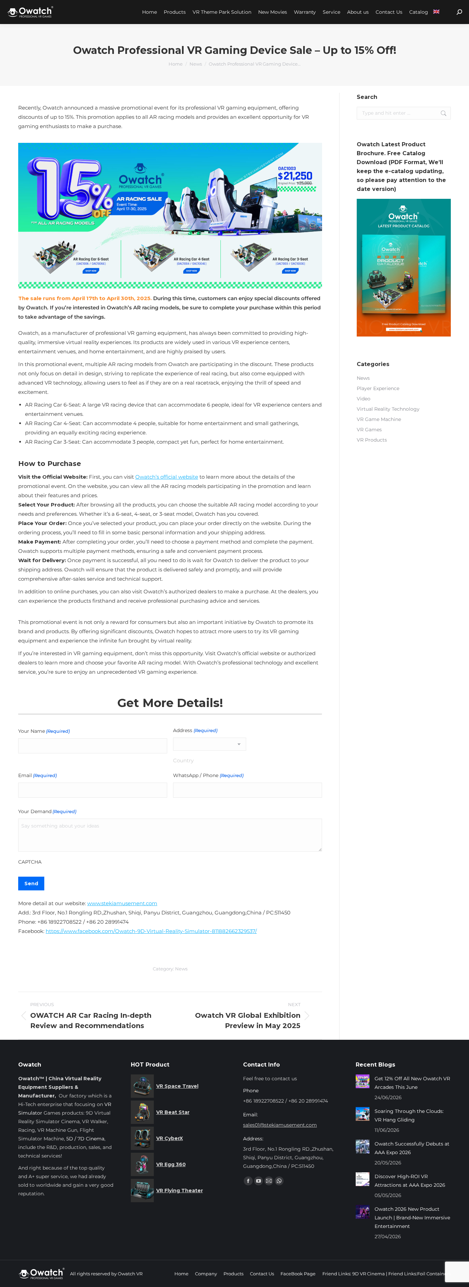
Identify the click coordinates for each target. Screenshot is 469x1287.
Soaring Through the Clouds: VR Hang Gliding (409, 1115)
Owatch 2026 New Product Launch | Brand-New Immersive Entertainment (412, 1217)
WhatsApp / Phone (208, 775)
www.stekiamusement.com (122, 903)
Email (37, 775)
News (181, 968)
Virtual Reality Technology (388, 409)
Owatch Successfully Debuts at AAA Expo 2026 (412, 1148)
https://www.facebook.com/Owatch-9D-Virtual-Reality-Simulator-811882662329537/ (151, 931)
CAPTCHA (30, 862)
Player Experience (378, 388)
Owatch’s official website (166, 477)
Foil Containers (434, 1273)
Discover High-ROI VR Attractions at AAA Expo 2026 (410, 1180)
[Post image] (362, 1081)
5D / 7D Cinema (85, 1139)
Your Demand (47, 811)
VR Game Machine (379, 419)
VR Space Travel (177, 1086)
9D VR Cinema (368, 1273)
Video (363, 399)
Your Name (44, 731)
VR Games (369, 429)
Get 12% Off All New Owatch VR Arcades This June (412, 1082)
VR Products (372, 440)
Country (183, 760)
